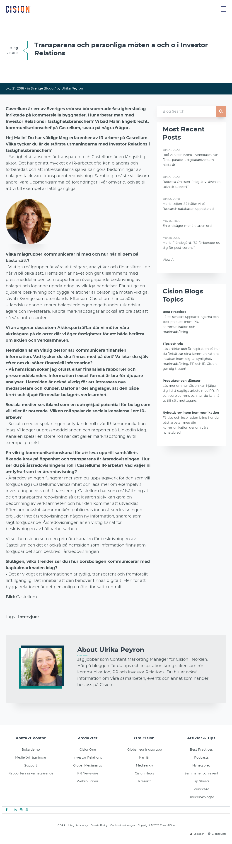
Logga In (198, 834)
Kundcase (201, 789)
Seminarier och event (201, 773)
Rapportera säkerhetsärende (30, 773)
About (110, 650)
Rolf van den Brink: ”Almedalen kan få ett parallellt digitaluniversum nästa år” (190, 160)
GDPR (61, 825)
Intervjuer (28, 617)
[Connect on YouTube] (27, 810)
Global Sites (219, 834)
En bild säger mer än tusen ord (187, 225)
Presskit (144, 781)
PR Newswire (87, 773)
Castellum (16, 109)
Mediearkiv (144, 765)
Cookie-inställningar (122, 825)
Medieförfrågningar (30, 757)
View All (169, 259)
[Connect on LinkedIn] (15, 810)
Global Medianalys (87, 765)
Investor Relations (87, 757)
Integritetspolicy (78, 825)
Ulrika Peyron (72, 88)
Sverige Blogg (42, 88)
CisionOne (88, 749)
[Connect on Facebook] (6, 810)
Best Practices (201, 749)
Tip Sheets (201, 781)
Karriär (144, 757)
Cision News (144, 773)
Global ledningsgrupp (144, 749)
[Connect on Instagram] (21, 810)
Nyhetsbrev (201, 765)
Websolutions (88, 781)
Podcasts (201, 757)
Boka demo (31, 749)
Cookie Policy (99, 825)
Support (30, 765)
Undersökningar (201, 797)
